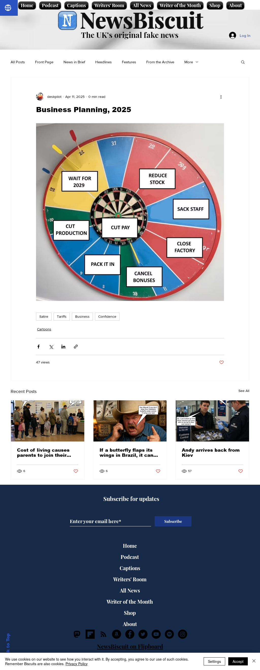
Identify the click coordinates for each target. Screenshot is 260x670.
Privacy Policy (77, 663)
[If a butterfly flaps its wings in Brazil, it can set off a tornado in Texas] (130, 420)
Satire (43, 316)
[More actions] (221, 97)
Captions (130, 568)
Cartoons (44, 329)
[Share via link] (75, 346)
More (188, 62)
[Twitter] (143, 634)
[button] (242, 62)
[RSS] (103, 634)
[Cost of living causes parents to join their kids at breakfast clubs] (47, 420)
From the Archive (160, 62)
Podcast (130, 556)
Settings (214, 661)
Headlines (103, 62)
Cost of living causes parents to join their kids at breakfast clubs (45, 453)
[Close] (254, 661)
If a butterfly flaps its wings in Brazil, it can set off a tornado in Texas (126, 453)
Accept (238, 661)
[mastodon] (77, 634)
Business (82, 316)
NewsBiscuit (141, 19)
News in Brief (74, 62)
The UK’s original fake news (129, 35)
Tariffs (62, 316)
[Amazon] (116, 634)
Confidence (107, 316)
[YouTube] (156, 634)
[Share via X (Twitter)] (50, 346)
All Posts (18, 62)
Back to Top (8, 647)
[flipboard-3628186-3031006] (90, 634)
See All (243, 391)
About (130, 623)
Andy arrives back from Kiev (211, 453)
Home (130, 545)
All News (130, 590)
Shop (130, 612)
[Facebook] (129, 634)
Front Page (44, 62)
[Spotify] (169, 634)
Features (129, 62)
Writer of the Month (130, 601)
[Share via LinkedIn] (63, 346)
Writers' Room (130, 579)
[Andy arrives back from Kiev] (212, 420)
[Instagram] (182, 634)
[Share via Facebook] (38, 346)
